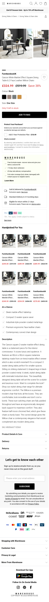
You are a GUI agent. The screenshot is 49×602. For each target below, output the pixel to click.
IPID (34, 145)
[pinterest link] (24, 587)
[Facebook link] (30, 587)
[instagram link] (18, 587)
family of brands (11, 499)
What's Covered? (9, 139)
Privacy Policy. (33, 504)
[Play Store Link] (24, 575)
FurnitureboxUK (9, 74)
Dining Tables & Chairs (9, 16)
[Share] (45, 16)
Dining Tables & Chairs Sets (29, 16)
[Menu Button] (3, 3)
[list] (24, 45)
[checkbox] (24, 134)
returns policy (36, 204)
